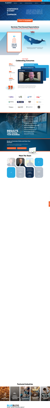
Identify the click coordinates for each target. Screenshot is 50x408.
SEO (14, 37)
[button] (11, 172)
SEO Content (14, 41)
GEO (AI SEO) (14, 39)
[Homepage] (8, 3)
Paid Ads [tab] (14, 44)
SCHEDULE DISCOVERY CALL (12, 148)
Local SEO (14, 38)
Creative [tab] (14, 46)
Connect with (25, 20)
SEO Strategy (14, 42)
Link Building (14, 40)
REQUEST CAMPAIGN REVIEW (22, 148)
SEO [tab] (14, 36)
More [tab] (14, 47)
